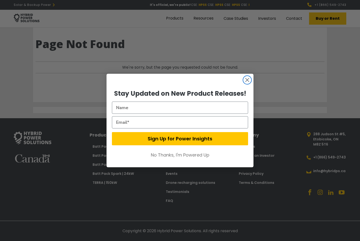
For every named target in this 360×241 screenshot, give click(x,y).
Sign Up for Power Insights (180, 138)
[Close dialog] (247, 80)
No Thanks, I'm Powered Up (180, 155)
